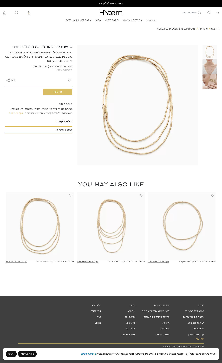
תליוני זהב (96, 305)
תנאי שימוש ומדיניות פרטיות (156, 311)
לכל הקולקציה (65, 121)
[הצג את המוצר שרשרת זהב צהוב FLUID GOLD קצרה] (181, 226)
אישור (11, 353)
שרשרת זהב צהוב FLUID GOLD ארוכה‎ (126, 261)
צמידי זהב (130, 328)
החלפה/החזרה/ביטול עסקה (157, 317)
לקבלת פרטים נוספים (158, 261)
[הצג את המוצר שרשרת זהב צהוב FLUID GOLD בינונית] (40, 226)
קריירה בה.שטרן (196, 334)
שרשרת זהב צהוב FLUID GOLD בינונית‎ (54, 261)
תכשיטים (152, 20)
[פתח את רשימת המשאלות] (16, 12)
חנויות (132, 305)
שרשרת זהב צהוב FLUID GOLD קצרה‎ (196, 261)
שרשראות (203, 28)
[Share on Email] (13, 80)
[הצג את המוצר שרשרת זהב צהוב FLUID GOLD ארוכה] (111, 226)
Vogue (98, 322)
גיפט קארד (96, 311)
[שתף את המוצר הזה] (8, 80)
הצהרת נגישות (163, 334)
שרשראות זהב (128, 334)
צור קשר (58, 91)
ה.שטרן (198, 346)
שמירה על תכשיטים (194, 311)
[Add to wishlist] (69, 80)
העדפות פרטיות (162, 305)
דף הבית (215, 28)
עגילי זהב (130, 322)
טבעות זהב (130, 317)
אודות (201, 305)
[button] (199, 12)
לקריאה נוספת (16, 113)
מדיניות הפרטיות (88, 353)
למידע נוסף (182, 257)
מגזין (99, 317)
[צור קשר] (218, 12)
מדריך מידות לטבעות (193, 317)
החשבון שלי (198, 328)
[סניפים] (208, 12)
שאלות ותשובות (196, 322)
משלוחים (165, 328)
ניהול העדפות (27, 353)
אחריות (166, 322)
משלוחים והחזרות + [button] (63, 130)
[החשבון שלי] (4, 12)
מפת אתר (167, 346)
